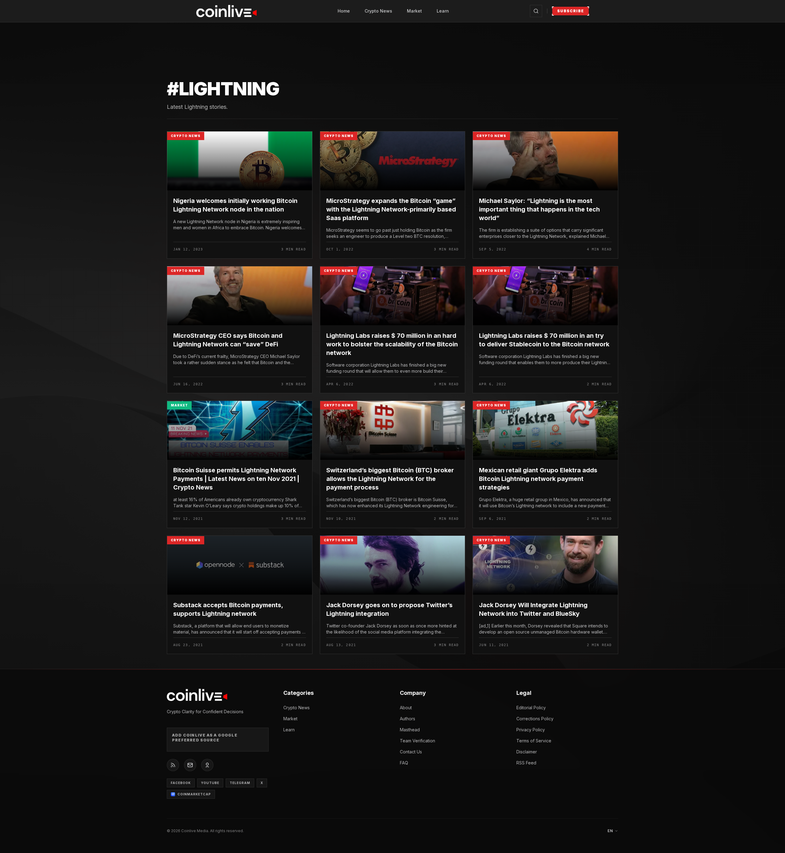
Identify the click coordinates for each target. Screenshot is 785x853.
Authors (407, 718)
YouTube (210, 783)
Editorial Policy (531, 707)
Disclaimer (526, 751)
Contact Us (411, 751)
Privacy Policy (530, 729)
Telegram (240, 783)
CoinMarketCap (194, 794)
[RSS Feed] (173, 765)
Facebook (181, 783)
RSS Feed (526, 762)
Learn (443, 10)
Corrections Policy (534, 718)
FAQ (404, 762)
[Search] (536, 11)
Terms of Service (533, 740)
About (406, 707)
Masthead (410, 729)
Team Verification (417, 740)
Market (414, 10)
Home (344, 10)
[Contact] (190, 765)
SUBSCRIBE (570, 11)
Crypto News (378, 10)
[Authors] (207, 765)
